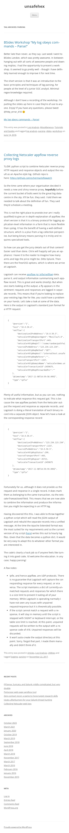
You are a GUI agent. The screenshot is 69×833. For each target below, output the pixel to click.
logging (14, 656)
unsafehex (34, 6)
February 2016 (10, 769)
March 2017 (9, 761)
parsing (41, 131)
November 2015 (11, 776)
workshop (57, 131)
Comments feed (11, 803)
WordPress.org (11, 807)
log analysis (31, 131)
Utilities (51, 652)
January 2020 (10, 730)
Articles (30, 652)
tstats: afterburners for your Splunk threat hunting (28, 699)
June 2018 (8, 746)
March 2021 (9, 726)
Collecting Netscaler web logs (17, 703)
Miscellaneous (47, 127)
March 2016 (9, 765)
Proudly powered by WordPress (18, 827)
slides (49, 131)
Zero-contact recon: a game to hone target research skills (31, 695)
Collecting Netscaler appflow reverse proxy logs (31, 157)
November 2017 (11, 757)
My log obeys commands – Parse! (21, 119)
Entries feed (9, 800)
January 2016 (10, 773)
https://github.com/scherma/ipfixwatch (31, 177)
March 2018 (9, 753)
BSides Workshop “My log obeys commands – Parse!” (32, 44)
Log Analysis (33, 127)
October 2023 (10, 722)
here (28, 533)
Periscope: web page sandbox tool (20, 692)
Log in (7, 796)
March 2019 (9, 738)
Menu (34, 15)
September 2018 (11, 742)
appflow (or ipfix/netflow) (40, 274)
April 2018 (8, 749)
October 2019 (10, 734)
